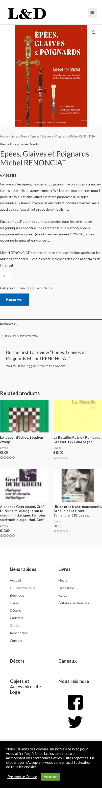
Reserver (14, 299)
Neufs (25, 136)
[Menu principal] (92, 13)
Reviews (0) (9, 324)
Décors (17, 661)
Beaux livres (9, 144)
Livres (15, 136)
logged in (33, 366)
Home (4, 136)
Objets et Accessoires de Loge (25, 686)
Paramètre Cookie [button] (22, 777)
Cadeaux (67, 661)
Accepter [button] (50, 777)
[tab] (51, 324)
